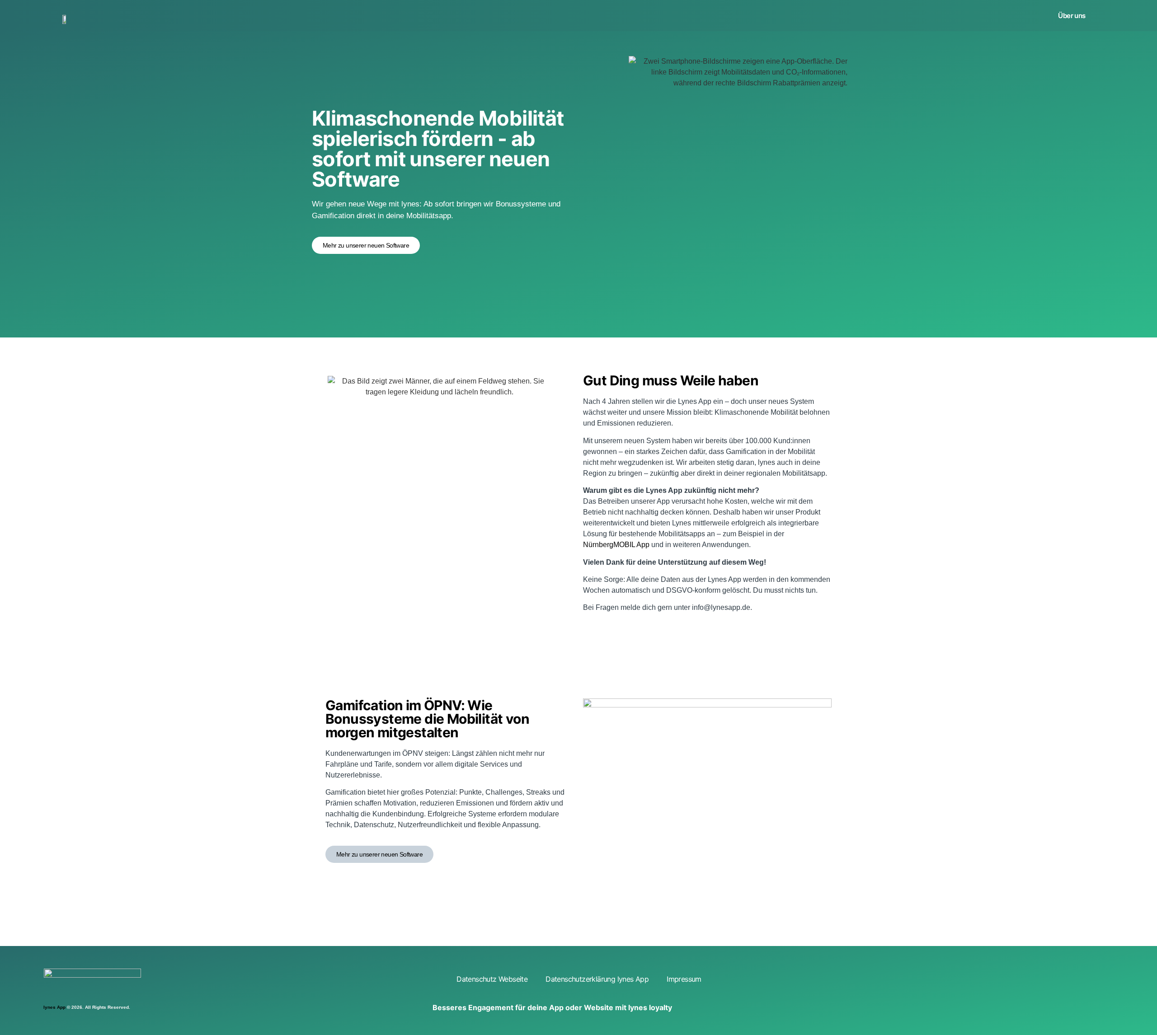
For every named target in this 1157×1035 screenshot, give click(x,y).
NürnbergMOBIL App (616, 544)
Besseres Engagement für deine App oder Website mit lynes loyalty (552, 1007)
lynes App (54, 1007)
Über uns (1071, 15)
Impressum (684, 978)
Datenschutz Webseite (491, 978)
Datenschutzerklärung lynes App (597, 978)
